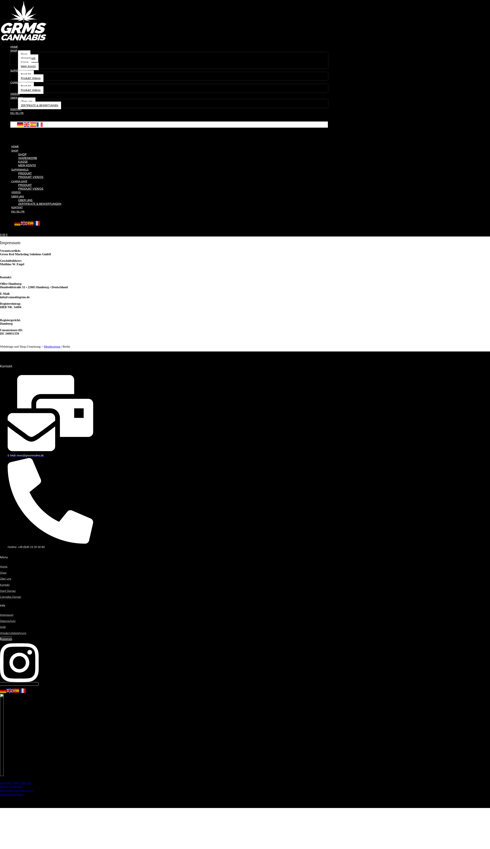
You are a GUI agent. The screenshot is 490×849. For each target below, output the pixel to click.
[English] (27, 124)
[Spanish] (33, 124)
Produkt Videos (30, 188)
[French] (40, 124)
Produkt (25, 173)
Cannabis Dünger (10, 597)
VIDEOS (15, 192)
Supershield (20, 169)
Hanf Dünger (8, 591)
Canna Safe (19, 181)
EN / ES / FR (17, 211)
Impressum (6, 615)
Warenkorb (27, 158)
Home (15, 146)
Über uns (17, 196)
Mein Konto (27, 165)
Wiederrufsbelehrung (13, 633)
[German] (20, 124)
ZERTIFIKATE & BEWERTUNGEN (39, 204)
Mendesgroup (52, 346)
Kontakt (17, 207)
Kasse (23, 161)
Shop (14, 150)
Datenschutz (8, 621)
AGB (3, 627)
